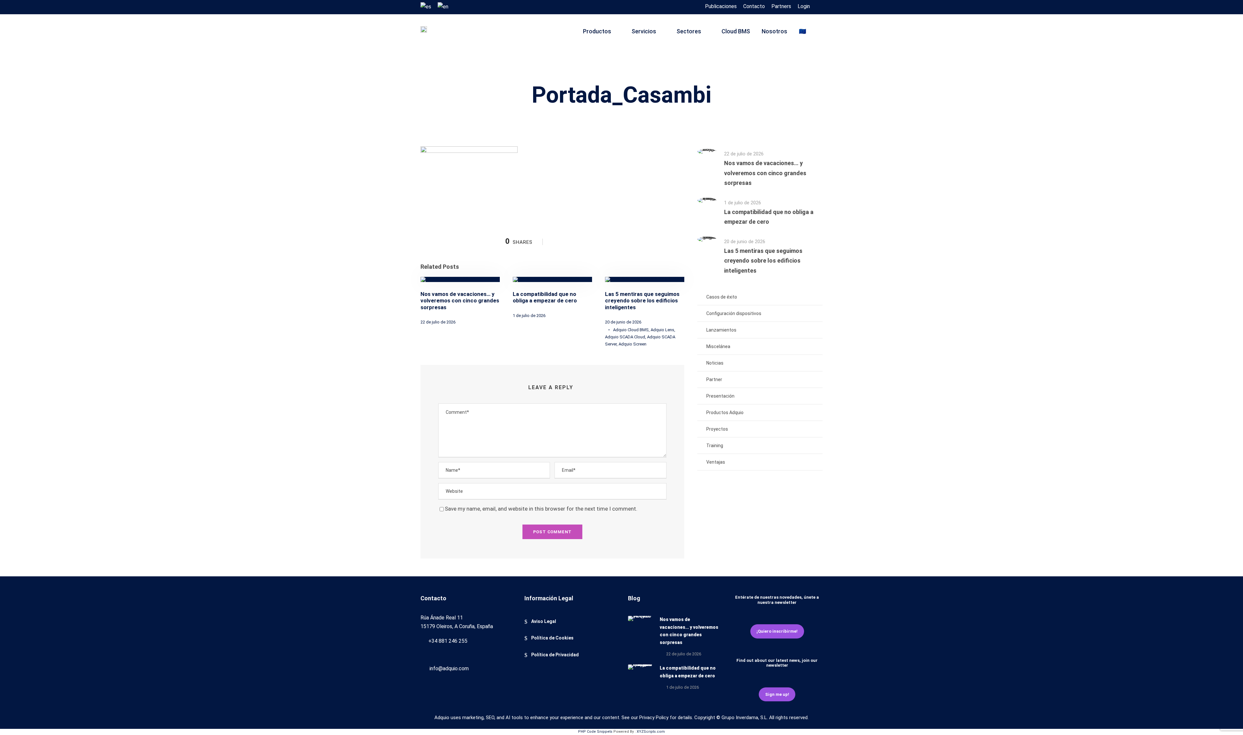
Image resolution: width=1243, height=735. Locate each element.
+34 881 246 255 (447, 641)
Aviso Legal (543, 621)
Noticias (714, 363)
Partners (781, 6)
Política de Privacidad (555, 654)
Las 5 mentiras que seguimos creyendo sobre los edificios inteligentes (642, 301)
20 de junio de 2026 (623, 322)
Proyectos (717, 429)
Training (714, 445)
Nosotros (774, 31)
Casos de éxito (721, 297)
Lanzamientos (721, 330)
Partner (714, 379)
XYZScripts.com (651, 731)
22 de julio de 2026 (437, 322)
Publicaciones (721, 6)
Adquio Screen (632, 344)
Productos (597, 31)
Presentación (720, 396)
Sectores (689, 31)
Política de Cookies (552, 637)
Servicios (644, 31)
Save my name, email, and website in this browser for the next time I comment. (541, 508)
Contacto (754, 6)
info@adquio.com (449, 668)
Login (804, 6)
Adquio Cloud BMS (631, 329)
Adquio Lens (662, 329)
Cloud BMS (736, 31)
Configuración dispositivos (733, 313)
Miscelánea (718, 346)
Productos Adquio (725, 412)
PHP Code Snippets (595, 731)
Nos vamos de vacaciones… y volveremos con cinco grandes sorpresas (459, 301)
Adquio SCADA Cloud (625, 336)
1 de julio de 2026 (529, 315)
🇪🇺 (802, 31)
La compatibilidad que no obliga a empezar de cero (545, 297)
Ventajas (715, 462)
